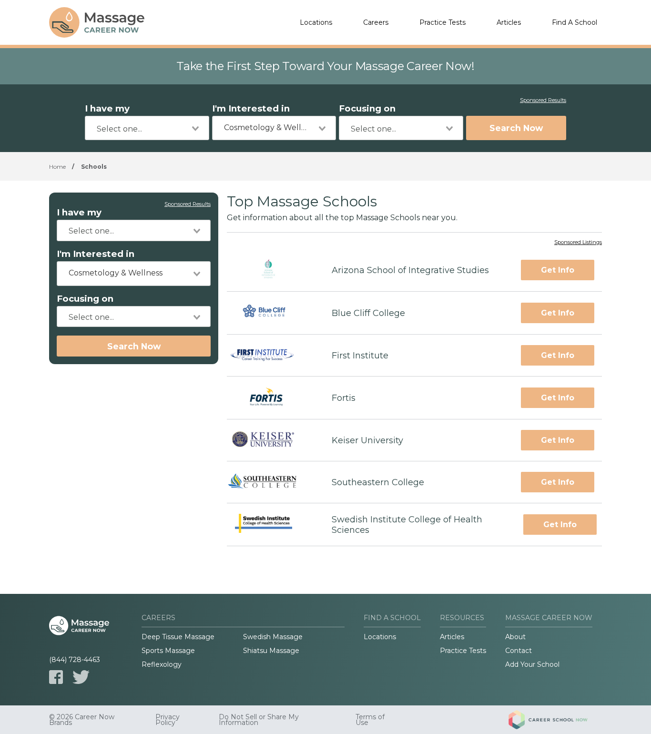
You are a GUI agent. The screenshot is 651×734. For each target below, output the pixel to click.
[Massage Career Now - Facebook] (56, 677)
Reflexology (162, 664)
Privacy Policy (167, 719)
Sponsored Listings (578, 242)
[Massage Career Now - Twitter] (81, 677)
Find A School (574, 22)
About (515, 636)
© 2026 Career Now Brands (81, 719)
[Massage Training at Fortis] (270, 397)
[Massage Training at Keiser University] (271, 440)
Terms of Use (370, 719)
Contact (518, 650)
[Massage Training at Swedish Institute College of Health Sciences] (270, 524)
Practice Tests (442, 22)
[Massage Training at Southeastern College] (271, 482)
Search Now (516, 128)
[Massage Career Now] (96, 22)
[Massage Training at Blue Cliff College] (270, 313)
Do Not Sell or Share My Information (259, 719)
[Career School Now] (555, 719)
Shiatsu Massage (271, 650)
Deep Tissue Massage (178, 636)
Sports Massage (168, 650)
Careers (375, 22)
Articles (509, 22)
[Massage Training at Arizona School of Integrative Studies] (271, 270)
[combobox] (147, 128)
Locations (316, 22)
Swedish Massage (273, 636)
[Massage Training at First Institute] (271, 356)
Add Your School (532, 664)
